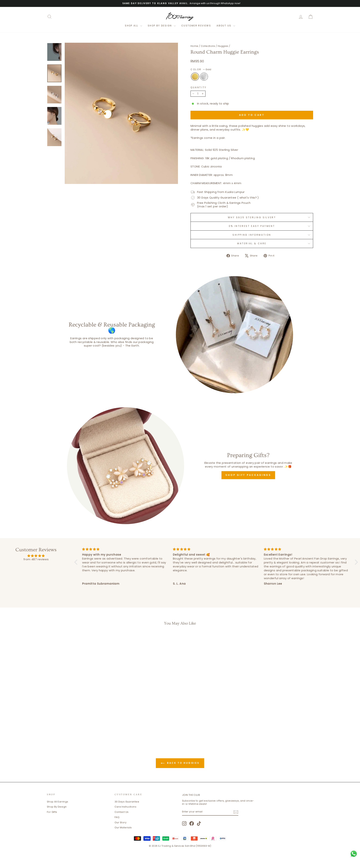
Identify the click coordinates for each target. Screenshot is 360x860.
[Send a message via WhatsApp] (353, 853)
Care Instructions (125, 806)
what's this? (248, 197)
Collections (208, 46)
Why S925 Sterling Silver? (252, 217)
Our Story (120, 822)
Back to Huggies (183, 762)
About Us (224, 25)
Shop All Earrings (57, 801)
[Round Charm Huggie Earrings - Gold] (76, 726)
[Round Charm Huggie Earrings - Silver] (81, 726)
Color (200, 69)
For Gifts (52, 812)
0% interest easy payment (252, 226)
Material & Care (251, 243)
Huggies (223, 46)
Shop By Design (57, 806)
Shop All (132, 25)
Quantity (198, 87)
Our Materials (123, 827)
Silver (204, 76)
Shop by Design (160, 25)
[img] (36, 556)
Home (194, 46)
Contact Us (122, 812)
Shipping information (251, 234)
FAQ (117, 817)
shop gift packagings (248, 475)
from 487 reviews (36, 559)
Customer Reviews (196, 25)
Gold (195, 76)
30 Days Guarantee (127, 801)
